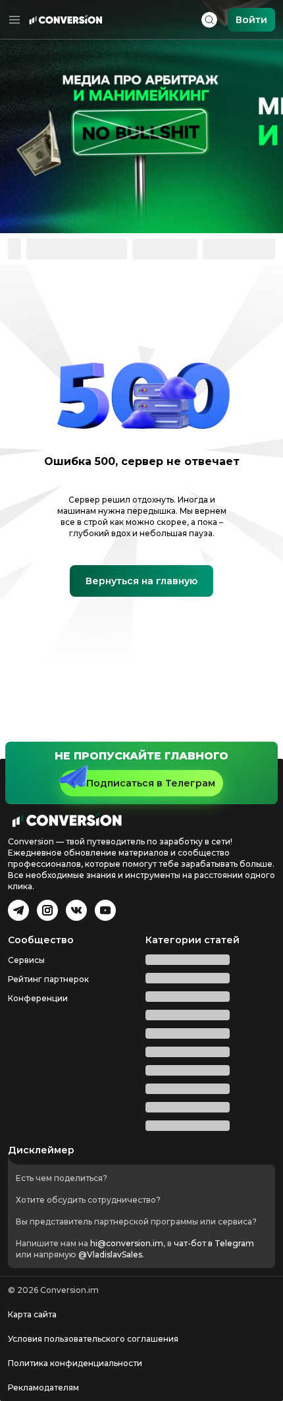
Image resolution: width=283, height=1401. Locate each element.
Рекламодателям (43, 1387)
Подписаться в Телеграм (150, 910)
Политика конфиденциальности (75, 1363)
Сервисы (26, 1087)
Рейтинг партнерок (48, 1106)
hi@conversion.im (126, 1243)
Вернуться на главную (141, 549)
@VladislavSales (110, 1254)
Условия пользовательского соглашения (93, 1339)
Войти (251, 20)
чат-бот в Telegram (214, 1243)
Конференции (38, 1125)
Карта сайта (32, 1314)
